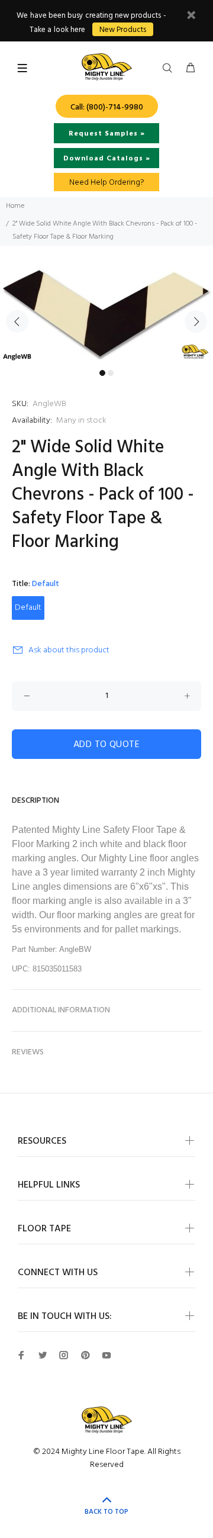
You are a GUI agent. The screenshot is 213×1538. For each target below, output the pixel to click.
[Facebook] (21, 1355)
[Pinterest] (85, 1355)
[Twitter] (42, 1355)
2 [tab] (111, 373)
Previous (17, 321)
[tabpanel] (106, 314)
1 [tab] (102, 373)
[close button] (191, 17)
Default (28, 607)
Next (196, 321)
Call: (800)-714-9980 (106, 107)
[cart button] (190, 69)
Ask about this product (68, 650)
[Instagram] (64, 1355)
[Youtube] (106, 1355)
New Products (122, 30)
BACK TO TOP (106, 1512)
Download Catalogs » (106, 159)
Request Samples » (107, 134)
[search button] (170, 69)
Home (15, 206)
